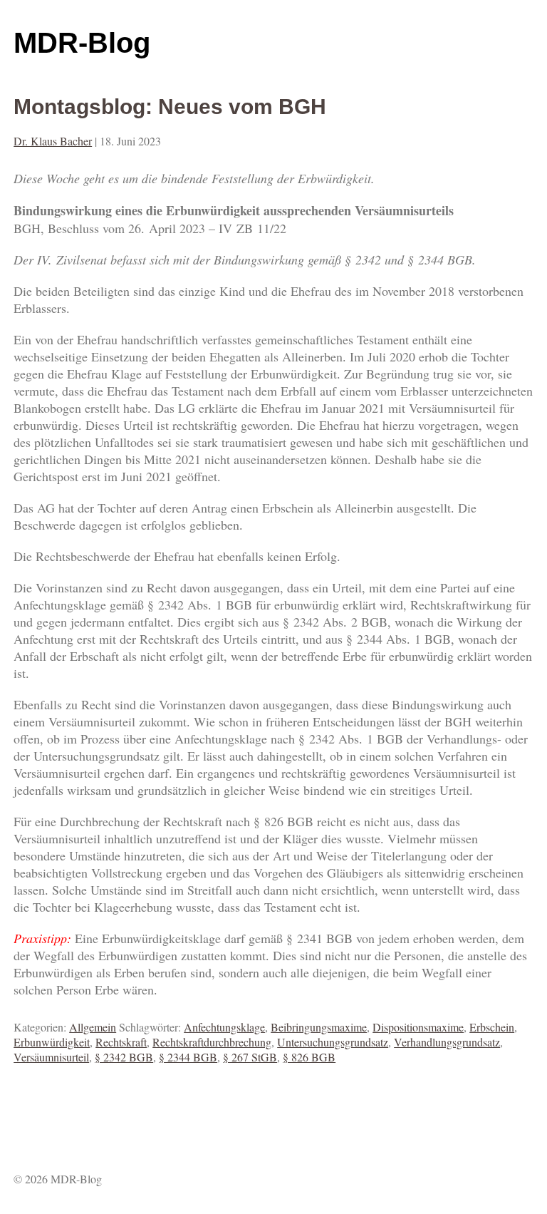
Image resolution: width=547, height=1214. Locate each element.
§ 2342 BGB (124, 1056)
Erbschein (491, 1026)
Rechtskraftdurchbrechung (211, 1041)
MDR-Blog (82, 42)
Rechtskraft (121, 1041)
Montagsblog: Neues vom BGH (170, 106)
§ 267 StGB (250, 1056)
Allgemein (92, 1026)
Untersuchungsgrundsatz (332, 1041)
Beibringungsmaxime (319, 1026)
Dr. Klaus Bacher (53, 140)
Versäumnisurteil (51, 1056)
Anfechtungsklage (224, 1026)
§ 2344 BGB (188, 1056)
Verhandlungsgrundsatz (447, 1041)
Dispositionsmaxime (418, 1026)
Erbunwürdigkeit (52, 1041)
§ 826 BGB (309, 1056)
